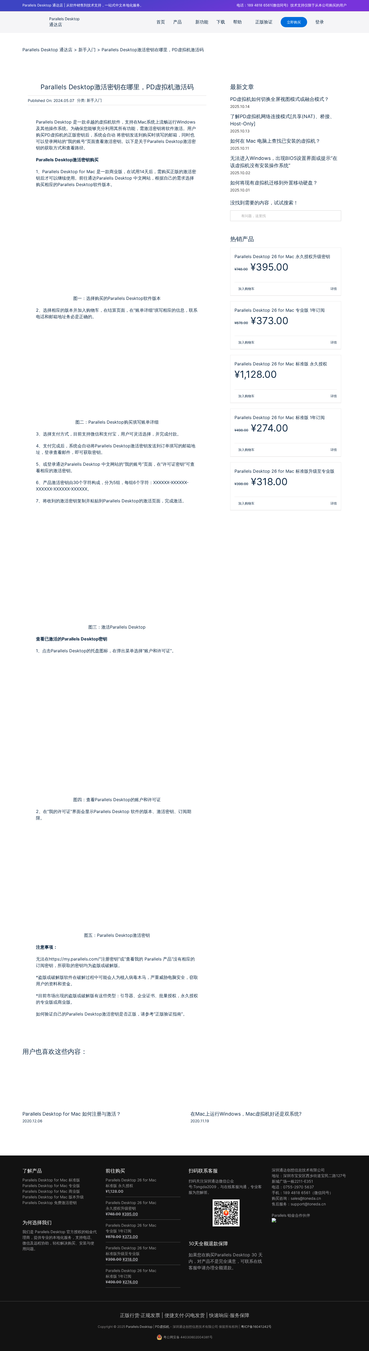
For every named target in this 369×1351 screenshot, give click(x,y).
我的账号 (133, 464)
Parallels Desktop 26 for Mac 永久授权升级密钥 (282, 256)
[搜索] (345, 22)
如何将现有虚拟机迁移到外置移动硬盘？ (274, 183)
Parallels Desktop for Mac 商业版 (51, 1191)
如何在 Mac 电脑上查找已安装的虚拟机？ (275, 141)
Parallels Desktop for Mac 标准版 (51, 1180)
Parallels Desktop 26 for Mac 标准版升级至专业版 (284, 471)
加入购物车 (246, 289)
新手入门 (94, 100)
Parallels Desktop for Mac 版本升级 (53, 1197)
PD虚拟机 (162, 1327)
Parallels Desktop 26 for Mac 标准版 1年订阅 (279, 417)
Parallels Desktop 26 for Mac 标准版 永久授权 (280, 363)
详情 (333, 289)
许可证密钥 (173, 464)
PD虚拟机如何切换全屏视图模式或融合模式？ (279, 99)
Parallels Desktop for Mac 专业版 (51, 1185)
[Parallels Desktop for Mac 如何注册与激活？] (100, 1069)
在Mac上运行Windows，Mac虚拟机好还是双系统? (245, 1114)
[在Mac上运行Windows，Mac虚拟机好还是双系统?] (268, 1069)
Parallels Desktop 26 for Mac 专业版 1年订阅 (279, 310)
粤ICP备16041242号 (256, 1327)
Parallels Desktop (139, 1327)
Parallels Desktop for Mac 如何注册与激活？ (71, 1114)
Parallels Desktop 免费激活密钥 (49, 1202)
